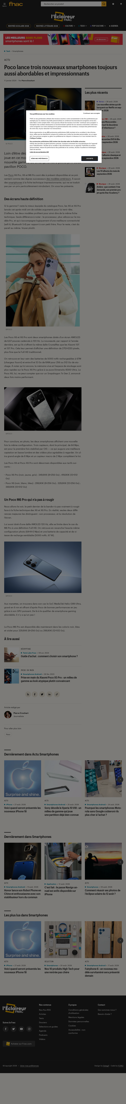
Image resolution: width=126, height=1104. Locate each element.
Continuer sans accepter (91, 113)
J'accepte (89, 158)
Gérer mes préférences (39, 158)
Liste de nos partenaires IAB (39, 152)
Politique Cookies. (36, 138)
